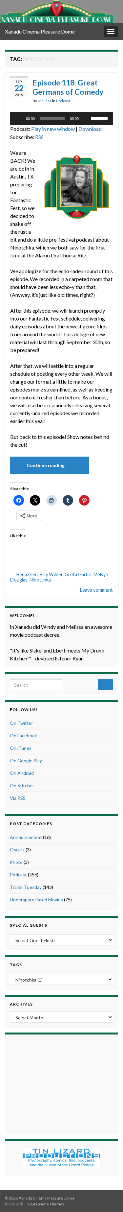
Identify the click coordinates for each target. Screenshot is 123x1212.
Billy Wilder (51, 574)
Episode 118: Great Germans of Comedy (67, 87)
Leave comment (96, 590)
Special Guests (28, 925)
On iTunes (20, 748)
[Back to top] (108, 1197)
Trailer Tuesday (26, 887)
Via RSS (18, 798)
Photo (16, 862)
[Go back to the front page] (56, 11)
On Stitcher (22, 785)
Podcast (63, 100)
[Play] (18, 118)
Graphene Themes (47, 1203)
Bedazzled (27, 574)
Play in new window (53, 129)
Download (90, 129)
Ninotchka (40, 579)
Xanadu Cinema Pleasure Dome (40, 31)
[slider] (100, 118)
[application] (61, 118)
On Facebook (23, 735)
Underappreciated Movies (36, 899)
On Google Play (26, 760)
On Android (22, 773)
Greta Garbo (78, 574)
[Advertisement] (62, 1083)
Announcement (26, 837)
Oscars (17, 849)
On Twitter (21, 723)
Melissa (44, 100)
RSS (39, 137)
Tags (16, 964)
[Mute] (86, 118)
